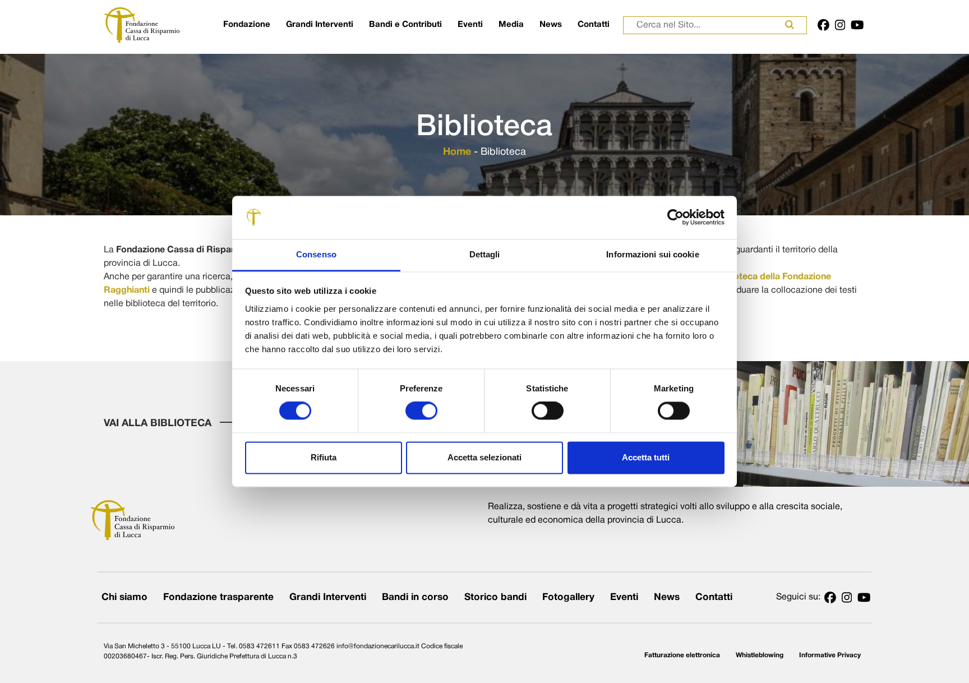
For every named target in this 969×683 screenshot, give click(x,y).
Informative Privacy (830, 655)
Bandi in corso (415, 597)
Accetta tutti (646, 457)
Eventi (470, 25)
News (550, 25)
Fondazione (246, 25)
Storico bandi (495, 597)
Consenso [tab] (316, 254)
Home (457, 152)
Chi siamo (124, 597)
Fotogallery (568, 597)
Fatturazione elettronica (682, 655)
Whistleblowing (759, 655)
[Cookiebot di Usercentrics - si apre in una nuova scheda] (675, 217)
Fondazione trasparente (218, 597)
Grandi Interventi (319, 25)
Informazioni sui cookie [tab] (652, 254)
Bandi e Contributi (405, 25)
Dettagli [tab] (484, 254)
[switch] (421, 411)
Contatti (594, 25)
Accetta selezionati (484, 457)
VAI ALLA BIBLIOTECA (159, 423)
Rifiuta (323, 457)
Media (511, 25)
